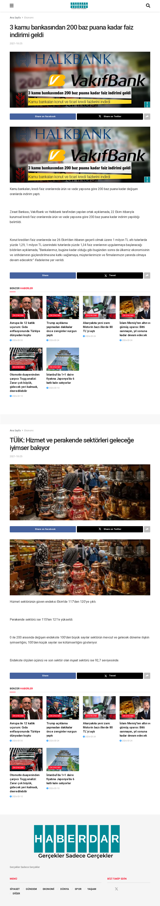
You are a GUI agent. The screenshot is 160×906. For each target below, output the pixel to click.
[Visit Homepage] (80, 6)
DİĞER (16, 893)
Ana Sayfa (15, 17)
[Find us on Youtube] (124, 889)
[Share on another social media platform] (147, 116)
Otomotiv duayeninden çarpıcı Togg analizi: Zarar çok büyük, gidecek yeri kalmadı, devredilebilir (25, 383)
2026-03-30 (17, 340)
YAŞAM (91, 889)
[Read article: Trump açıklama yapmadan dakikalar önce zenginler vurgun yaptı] (62, 307)
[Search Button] (148, 6)
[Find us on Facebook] (109, 889)
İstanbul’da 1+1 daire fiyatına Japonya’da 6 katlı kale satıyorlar (60, 379)
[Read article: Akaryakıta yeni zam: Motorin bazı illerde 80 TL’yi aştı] (99, 307)
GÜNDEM (31, 889)
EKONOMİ (48, 889)
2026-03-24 (53, 340)
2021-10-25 (16, 43)
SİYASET (15, 889)
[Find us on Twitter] (116, 889)
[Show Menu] (11, 6)
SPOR (78, 889)
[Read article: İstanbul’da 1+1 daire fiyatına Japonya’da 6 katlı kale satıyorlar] (62, 359)
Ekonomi (29, 17)
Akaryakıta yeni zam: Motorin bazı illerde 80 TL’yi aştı (98, 327)
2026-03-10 (17, 396)
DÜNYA (64, 889)
